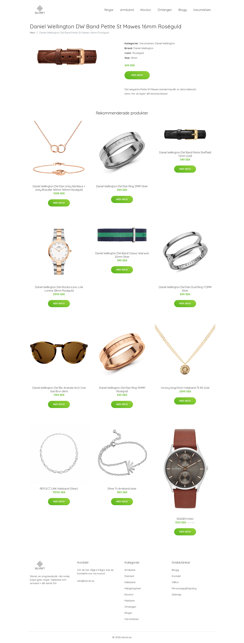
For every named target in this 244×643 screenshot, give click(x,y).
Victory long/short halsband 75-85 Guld (185, 387)
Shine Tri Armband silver (122, 488)
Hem (32, 32)
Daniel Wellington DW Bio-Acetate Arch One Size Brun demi (59, 389)
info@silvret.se (85, 580)
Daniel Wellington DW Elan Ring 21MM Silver (122, 186)
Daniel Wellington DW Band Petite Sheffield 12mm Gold (185, 154)
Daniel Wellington (165, 43)
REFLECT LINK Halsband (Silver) (59, 488)
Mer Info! (137, 75)
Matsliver (129, 600)
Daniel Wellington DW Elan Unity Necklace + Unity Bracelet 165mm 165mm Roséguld (59, 188)
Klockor (145, 10)
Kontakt (176, 576)
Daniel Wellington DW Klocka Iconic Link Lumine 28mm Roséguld (59, 288)
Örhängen (165, 10)
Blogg (182, 10)
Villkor (175, 582)
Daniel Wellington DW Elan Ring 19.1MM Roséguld (122, 389)
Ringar (109, 10)
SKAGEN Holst (185, 518)
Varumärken (202, 10)
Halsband (129, 582)
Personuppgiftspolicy (184, 588)
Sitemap (176, 594)
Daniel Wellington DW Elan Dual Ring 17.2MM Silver (185, 288)
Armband (127, 10)
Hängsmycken (132, 588)
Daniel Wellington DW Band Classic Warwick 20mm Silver (122, 255)
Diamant (129, 576)
